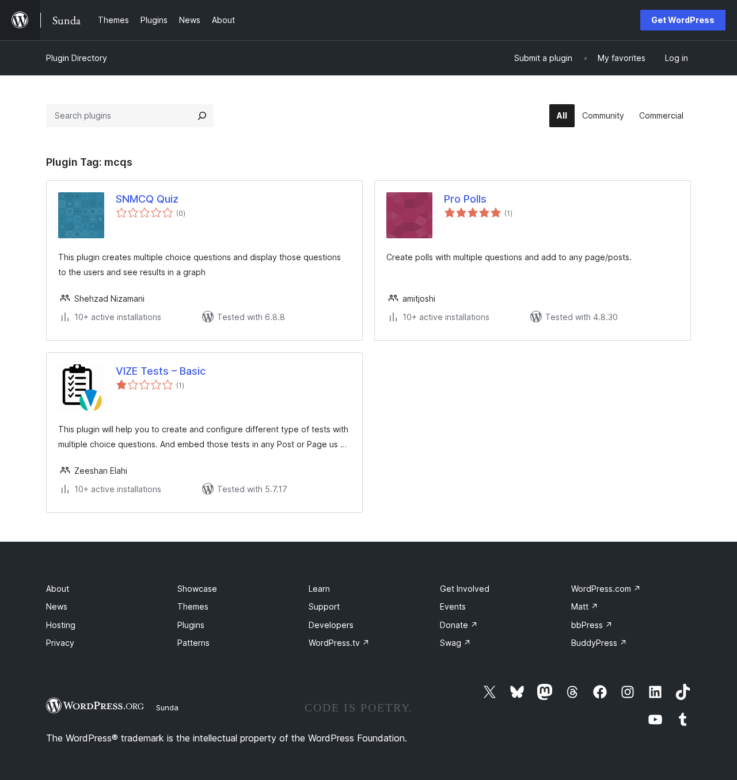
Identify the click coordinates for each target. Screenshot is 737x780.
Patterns (193, 643)
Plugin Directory (76, 58)
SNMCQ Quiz (147, 199)
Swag (455, 643)
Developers (331, 625)
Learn (319, 588)
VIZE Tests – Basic (161, 371)
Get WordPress (683, 20)
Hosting (60, 625)
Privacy (60, 643)
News (56, 606)
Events (453, 606)
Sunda (167, 707)
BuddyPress (599, 643)
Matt (584, 606)
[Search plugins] (202, 115)
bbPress (592, 625)
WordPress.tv (339, 643)
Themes (192, 606)
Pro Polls (465, 199)
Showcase (197, 588)
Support (324, 606)
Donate (459, 625)
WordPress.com (606, 588)
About (57, 588)
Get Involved (464, 588)
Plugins (190, 625)
